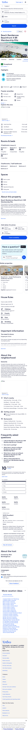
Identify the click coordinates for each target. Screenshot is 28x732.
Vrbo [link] (3, 705)
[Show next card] (26, 50)
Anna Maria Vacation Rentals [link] (9, 625)
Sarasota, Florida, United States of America (15, 12)
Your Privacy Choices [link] (6, 696)
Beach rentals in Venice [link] (8, 604)
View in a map (5, 120)
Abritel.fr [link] (4, 708)
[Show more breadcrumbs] (2, 6)
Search (14, 26)
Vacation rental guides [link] (7, 663)
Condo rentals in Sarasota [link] (9, 608)
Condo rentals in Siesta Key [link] (9, 610)
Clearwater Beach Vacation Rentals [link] (11, 620)
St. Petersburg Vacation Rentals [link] (10, 622)
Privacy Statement (8, 729)
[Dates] (14, 16)
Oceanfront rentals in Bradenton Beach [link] (12, 613)
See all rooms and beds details (9, 192)
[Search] (24, 257)
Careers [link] (4, 679)
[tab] (7, 594)
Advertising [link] (4, 670)
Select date (7, 229)
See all (2, 103)
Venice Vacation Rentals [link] (8, 632)
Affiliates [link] (4, 681)
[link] (25, 31)
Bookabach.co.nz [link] (6, 713)
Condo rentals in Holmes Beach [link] (10, 606)
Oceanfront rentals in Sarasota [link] (10, 614)
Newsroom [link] (4, 684)
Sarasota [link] (7, 6)
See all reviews (7, 545)
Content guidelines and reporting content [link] (11, 699)
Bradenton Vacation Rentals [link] (9, 628)
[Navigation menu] (25, 2)
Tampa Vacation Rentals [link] (8, 624)
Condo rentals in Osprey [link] (9, 607)
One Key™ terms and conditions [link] (9, 686)
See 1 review (4, 66)
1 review (9, 468)
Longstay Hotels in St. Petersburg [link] (11, 599)
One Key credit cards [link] (6, 665)
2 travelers (7, 233)
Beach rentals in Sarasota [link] (9, 601)
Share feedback (14, 583)
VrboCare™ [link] (4, 655)
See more (3, 218)
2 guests (6, 22)
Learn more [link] (4, 477)
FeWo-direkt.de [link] (5, 710)
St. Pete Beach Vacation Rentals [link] (10, 621)
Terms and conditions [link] (7, 689)
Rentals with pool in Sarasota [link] (9, 617)
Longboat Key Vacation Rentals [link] (10, 629)
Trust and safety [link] (5, 658)
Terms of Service (19, 729)
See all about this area (6, 135)
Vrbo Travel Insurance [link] (7, 668)
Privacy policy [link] (5, 691)
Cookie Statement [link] (6, 694)
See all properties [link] (7, 31)
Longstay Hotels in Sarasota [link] (9, 600)
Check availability (14, 237)
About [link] (3, 676)
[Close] (26, 720)
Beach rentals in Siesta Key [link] (9, 603)
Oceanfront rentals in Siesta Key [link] (10, 615)
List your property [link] (6, 653)
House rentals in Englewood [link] (9, 611)
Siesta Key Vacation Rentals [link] (9, 631)
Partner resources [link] (6, 660)
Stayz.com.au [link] (5, 715)
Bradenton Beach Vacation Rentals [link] (11, 627)
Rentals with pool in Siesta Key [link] (10, 618)
